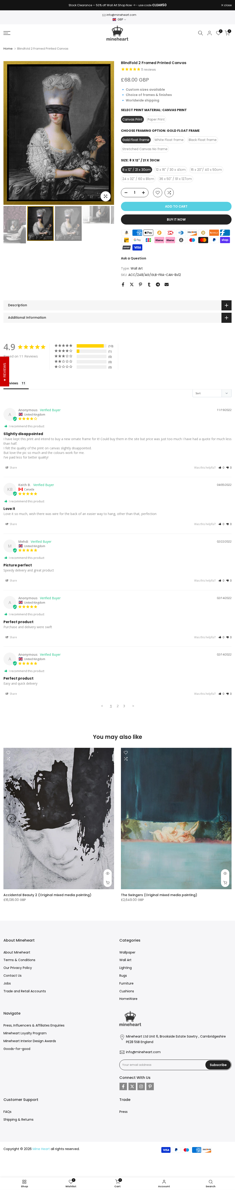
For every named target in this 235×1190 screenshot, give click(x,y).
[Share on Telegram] (158, 284)
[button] (221, 468)
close (10, 5)
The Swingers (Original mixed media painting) (159, 895)
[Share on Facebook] (123, 284)
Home (8, 48)
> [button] (133, 705)
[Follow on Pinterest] (150, 1086)
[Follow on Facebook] (123, 1086)
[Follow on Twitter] (132, 1086)
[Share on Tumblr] (149, 284)
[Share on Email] (167, 284)
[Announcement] (117, 5)
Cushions (126, 991)
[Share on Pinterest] (140, 284)
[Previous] (11, 133)
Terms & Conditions (19, 960)
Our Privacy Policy (17, 967)
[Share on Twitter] (132, 284)
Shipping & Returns (18, 1119)
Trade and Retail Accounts (24, 991)
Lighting (125, 967)
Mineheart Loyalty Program (25, 1033)
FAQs (7, 1111)
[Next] (106, 133)
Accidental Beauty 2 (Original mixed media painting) (47, 895)
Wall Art (137, 268)
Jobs (7, 983)
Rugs (123, 975)
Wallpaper (127, 952)
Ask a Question (133, 258)
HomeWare (128, 998)
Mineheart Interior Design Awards (29, 1041)
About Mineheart (16, 952)
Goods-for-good (16, 1049)
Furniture (126, 983)
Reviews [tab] (12, 383)
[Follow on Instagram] (141, 1086)
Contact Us (12, 975)
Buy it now (176, 219)
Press (123, 1111)
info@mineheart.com (121, 15)
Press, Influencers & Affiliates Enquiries (33, 1025)
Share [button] (13, 468)
